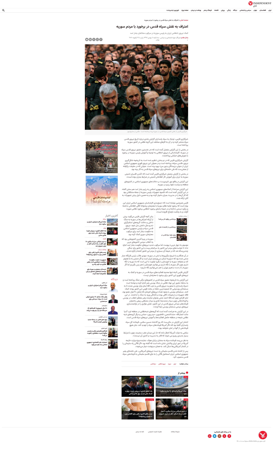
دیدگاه (235, 10)
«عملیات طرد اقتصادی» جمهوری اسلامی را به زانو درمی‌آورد (97, 343)
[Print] (86, 39)
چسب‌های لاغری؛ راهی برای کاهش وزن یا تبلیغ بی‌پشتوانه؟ (138, 415)
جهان (255, 10)
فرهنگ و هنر (208, 10)
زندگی (229, 10)
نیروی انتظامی (162, 364)
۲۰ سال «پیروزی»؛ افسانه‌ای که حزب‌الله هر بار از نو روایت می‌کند (97, 309)
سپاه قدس (153, 364)
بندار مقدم (184, 37)
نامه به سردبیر (140, 432)
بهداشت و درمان (196, 10)
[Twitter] (93, 39)
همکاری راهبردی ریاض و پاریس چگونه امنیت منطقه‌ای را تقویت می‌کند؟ (97, 333)
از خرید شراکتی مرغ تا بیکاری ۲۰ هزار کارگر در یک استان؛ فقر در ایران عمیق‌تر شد (172, 414)
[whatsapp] (209, 436)
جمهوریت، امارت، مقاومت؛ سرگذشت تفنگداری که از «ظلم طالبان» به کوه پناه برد (96, 262)
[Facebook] (100, 39)
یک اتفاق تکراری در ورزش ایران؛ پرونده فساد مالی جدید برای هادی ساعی (138, 392)
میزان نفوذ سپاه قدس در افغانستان (168, 236)
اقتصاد (216, 10)
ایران (269, 10)
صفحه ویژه (185, 10)
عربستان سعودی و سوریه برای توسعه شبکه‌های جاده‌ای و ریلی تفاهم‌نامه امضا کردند (96, 271)
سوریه (169, 364)
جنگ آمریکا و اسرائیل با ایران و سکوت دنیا (173, 392)
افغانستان (263, 10)
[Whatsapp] (97, 39)
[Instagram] (219, 436)
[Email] (90, 39)
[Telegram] (214, 436)
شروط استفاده (175, 432)
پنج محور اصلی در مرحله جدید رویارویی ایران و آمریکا (97, 320)
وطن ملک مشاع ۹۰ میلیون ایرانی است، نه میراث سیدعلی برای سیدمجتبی (96, 299)
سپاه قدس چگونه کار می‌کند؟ (167, 219)
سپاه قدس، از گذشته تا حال (167, 227)
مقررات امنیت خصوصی (155, 432)
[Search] (3, 10)
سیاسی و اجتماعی (245, 10)
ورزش (222, 10)
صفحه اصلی (184, 20)
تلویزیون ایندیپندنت (172, 10)
